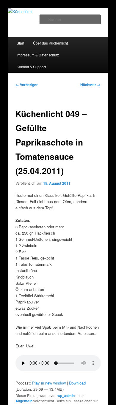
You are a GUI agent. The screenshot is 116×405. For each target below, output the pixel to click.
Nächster (90, 84)
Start (20, 42)
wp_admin (66, 395)
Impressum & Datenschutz (38, 54)
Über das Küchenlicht (50, 42)
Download (77, 383)
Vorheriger (26, 84)
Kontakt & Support (31, 66)
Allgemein (23, 401)
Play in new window (49, 383)
